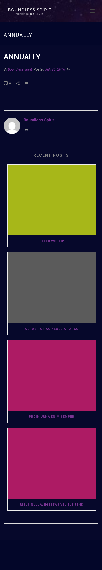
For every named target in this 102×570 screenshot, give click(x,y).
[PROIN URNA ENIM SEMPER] (52, 375)
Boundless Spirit (20, 69)
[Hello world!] (52, 200)
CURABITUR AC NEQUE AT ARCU (51, 329)
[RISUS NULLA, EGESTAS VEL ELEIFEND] (52, 463)
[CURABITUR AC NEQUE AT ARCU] (52, 287)
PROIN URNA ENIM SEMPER (51, 416)
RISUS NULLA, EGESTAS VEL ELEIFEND (51, 504)
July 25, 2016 (55, 69)
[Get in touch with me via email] (26, 131)
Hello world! (51, 241)
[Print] (29, 83)
